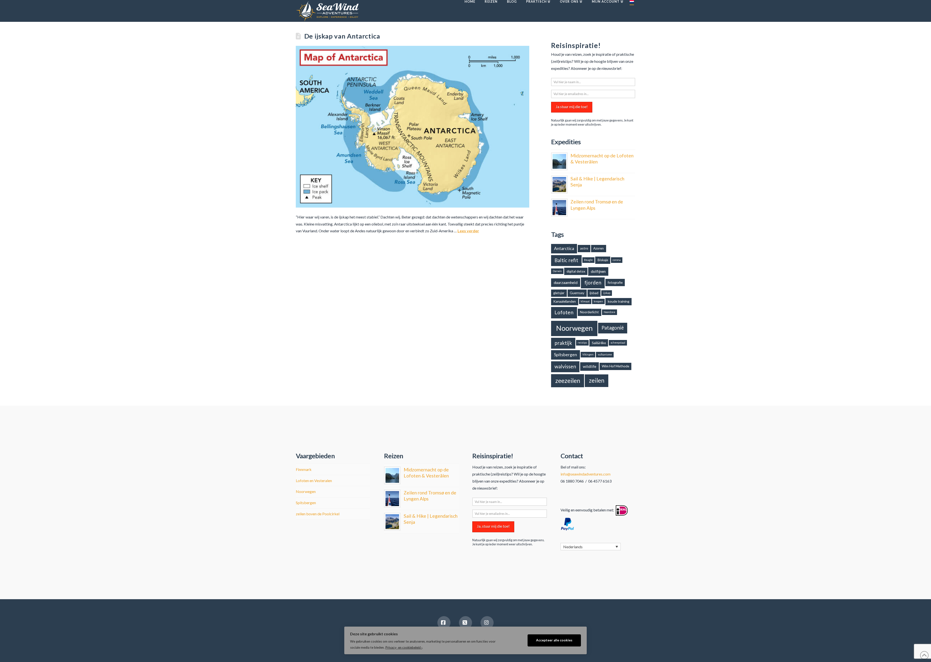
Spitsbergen (565, 354)
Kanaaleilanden (564, 301)
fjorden (592, 282)
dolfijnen (598, 271)
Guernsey (577, 293)
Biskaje (603, 260)
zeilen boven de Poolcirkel (317, 513)
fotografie (615, 282)
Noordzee (609, 312)
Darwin (557, 271)
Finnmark (304, 469)
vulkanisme (605, 354)
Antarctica (564, 248)
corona (617, 259)
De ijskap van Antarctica (342, 36)
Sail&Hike (599, 343)
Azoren (598, 248)
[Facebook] (443, 622)
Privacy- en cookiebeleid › (403, 647)
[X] (465, 622)
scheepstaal (617, 342)
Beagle (588, 259)
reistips (582, 342)
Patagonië (613, 328)
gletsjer (558, 293)
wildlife (589, 366)
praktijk (563, 343)
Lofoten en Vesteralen (314, 480)
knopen (598, 301)
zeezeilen (567, 380)
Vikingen (588, 354)
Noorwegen (574, 328)
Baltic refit (566, 260)
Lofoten (563, 312)
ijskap (606, 292)
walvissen (565, 366)
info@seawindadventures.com (585, 474)
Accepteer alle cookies (554, 640)
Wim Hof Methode (615, 366)
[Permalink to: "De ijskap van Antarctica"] (412, 127)
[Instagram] (487, 622)
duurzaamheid (566, 282)
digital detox (576, 271)
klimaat (585, 301)
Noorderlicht (589, 312)
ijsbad (594, 293)
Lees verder (468, 230)
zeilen (596, 380)
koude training (618, 301)
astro (584, 248)
